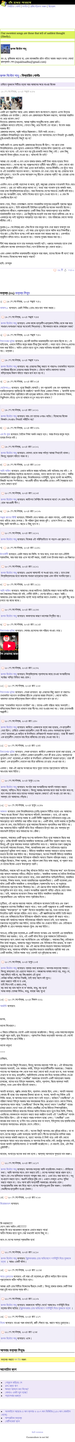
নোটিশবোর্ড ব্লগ (12, 1421)
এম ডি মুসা (5, 434)
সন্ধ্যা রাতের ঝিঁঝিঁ (8, 517)
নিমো (2, 1322)
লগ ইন (17, 1359)
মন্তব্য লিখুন (22, 293)
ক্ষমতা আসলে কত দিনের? (17, 1389)
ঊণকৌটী (4, 554)
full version (37, 1432)
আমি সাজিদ (5, 470)
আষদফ (3, 811)
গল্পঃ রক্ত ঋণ (11, 1385)
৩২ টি (60, 270)
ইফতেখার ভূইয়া (7, 341)
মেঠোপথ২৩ (5, 387)
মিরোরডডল (5, 1203)
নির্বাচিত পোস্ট (13, 6)
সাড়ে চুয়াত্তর (6, 1276)
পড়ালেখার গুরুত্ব (13, 1395)
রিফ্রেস (51, 6)
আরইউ (3, 1005)
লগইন (25, 6)
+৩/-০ (71, 270)
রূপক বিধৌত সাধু (9, 75)
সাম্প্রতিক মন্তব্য (13, 1418)
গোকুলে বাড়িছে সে (13, 1382)
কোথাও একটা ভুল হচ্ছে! (16, 1392)
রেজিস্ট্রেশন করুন (38, 6)
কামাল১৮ (4, 307)
